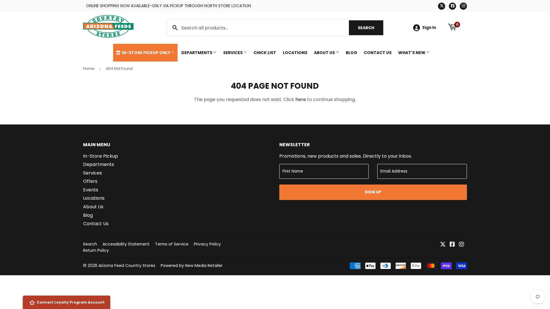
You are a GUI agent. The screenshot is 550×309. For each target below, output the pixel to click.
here (300, 99)
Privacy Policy (207, 244)
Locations (295, 53)
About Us (325, 53)
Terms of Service (171, 244)
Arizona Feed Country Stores (127, 265)
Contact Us (378, 53)
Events (90, 190)
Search (370, 28)
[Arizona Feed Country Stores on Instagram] (461, 244)
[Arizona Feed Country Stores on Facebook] (452, 244)
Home (89, 68)
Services (233, 53)
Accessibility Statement (126, 244)
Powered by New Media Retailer (192, 265)
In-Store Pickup (100, 156)
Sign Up (373, 192)
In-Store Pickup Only (146, 53)
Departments (197, 53)
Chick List (265, 53)
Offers (90, 181)
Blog (351, 53)
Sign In (429, 27)
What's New (412, 53)
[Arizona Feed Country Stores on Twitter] (443, 244)
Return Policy (96, 250)
